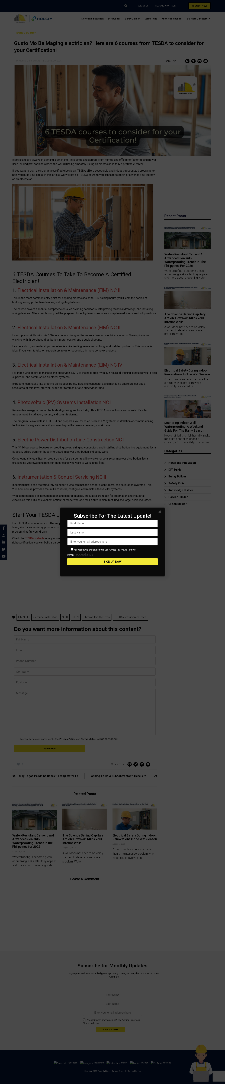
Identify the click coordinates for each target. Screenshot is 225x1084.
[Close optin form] (160, 512)
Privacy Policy (116, 549)
